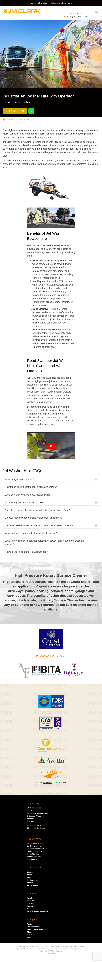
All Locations (32, 885)
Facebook (31, 898)
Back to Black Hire (34, 846)
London (30, 872)
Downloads (31, 935)
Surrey (30, 883)
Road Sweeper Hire (35, 843)
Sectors (30, 924)
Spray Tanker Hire (34, 851)
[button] (51, 479)
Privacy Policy (51, 953)
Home (8, 119)
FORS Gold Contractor (36, 929)
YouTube (31, 903)
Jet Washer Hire (21, 119)
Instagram (31, 906)
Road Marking (33, 854)
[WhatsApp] (31, 111)
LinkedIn (30, 901)
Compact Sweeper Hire (37, 848)
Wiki (29, 937)
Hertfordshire (32, 880)
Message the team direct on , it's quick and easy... (51, 3)
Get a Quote (32, 859)
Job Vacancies (33, 927)
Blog (29, 932)
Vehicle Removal (34, 857)
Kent (29, 877)
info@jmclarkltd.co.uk (77, 16)
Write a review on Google (37, 911)
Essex (29, 875)
